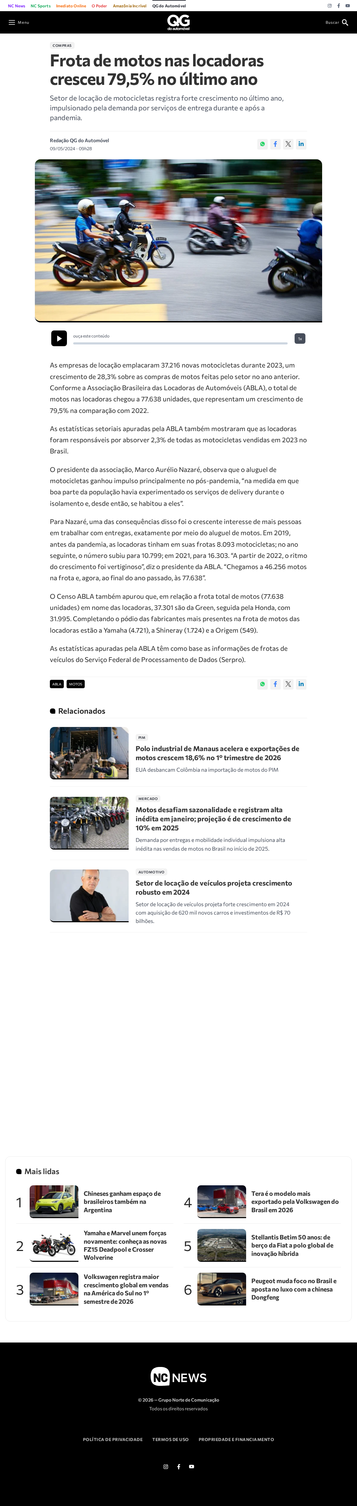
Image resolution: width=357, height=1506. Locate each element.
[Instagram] (329, 6)
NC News (16, 5)
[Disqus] (178, 1035)
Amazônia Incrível (130, 5)
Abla (56, 684)
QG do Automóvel (169, 5)
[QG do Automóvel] (178, 21)
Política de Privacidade (113, 1439)
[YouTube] (347, 6)
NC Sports (41, 5)
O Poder (99, 5)
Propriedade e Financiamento (236, 1439)
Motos (75, 684)
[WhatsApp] (262, 144)
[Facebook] (338, 6)
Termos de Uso (170, 1439)
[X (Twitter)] (288, 144)
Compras (62, 45)
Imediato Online (71, 5)
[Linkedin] (301, 144)
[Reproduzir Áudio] (59, 338)
